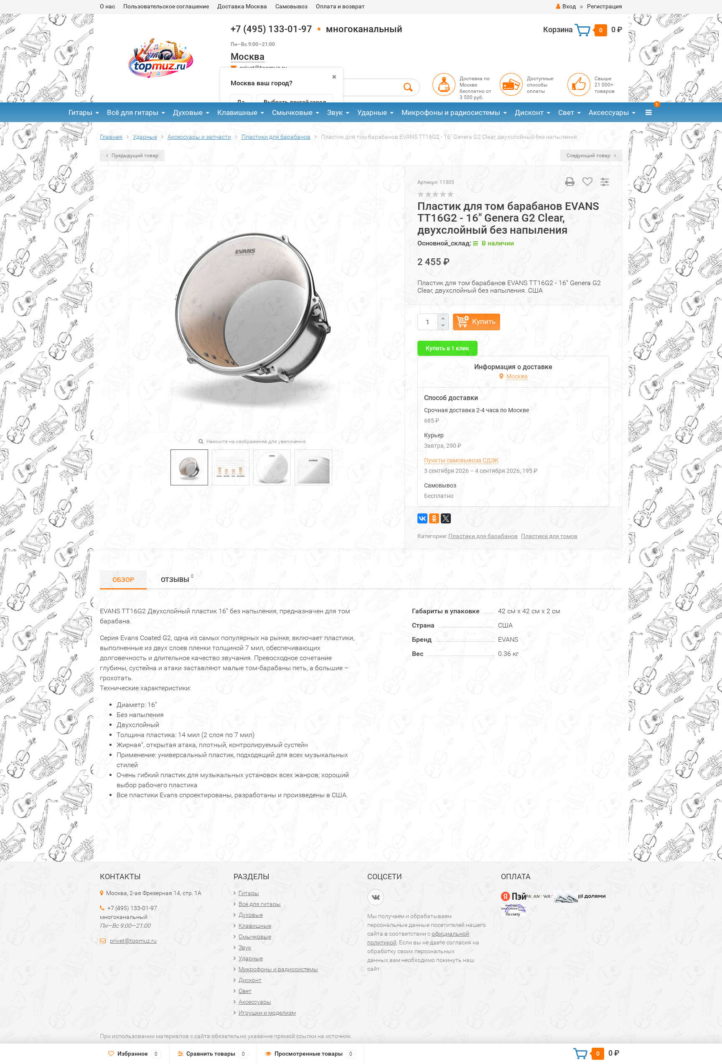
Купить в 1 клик (447, 348)
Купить (484, 321)
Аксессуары (609, 112)
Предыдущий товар (134, 155)
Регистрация (604, 6)
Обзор (123, 580)
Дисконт (529, 112)
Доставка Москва (242, 6)
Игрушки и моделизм (267, 1012)
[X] (446, 518)
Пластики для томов (549, 536)
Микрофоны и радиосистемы (451, 112)
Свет (566, 112)
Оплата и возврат (340, 6)
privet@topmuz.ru (133, 940)
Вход (569, 6)
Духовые (188, 112)
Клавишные (237, 112)
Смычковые (292, 112)
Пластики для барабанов (483, 536)
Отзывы (177, 579)
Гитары (80, 112)
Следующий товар (589, 155)
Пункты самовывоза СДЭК (461, 460)
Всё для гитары (132, 112)
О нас (107, 6)
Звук (335, 112)
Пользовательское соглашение (166, 6)
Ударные (372, 112)
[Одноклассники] (434, 518)
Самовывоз (291, 6)
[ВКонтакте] (422, 518)
